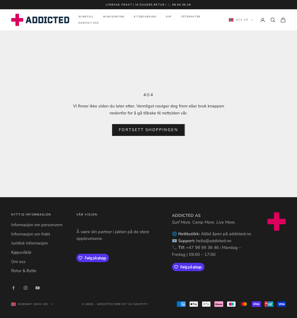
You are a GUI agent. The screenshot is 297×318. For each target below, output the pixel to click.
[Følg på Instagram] (25, 288)
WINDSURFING (114, 16)
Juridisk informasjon (29, 243)
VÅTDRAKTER (190, 16)
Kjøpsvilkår (21, 252)
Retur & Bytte (23, 270)
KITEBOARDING (145, 16)
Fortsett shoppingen (148, 129)
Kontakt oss (88, 23)
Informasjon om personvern (36, 225)
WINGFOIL (86, 16)
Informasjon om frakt (30, 234)
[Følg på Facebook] (13, 288)
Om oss (18, 261)
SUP (169, 16)
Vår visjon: (87, 214)
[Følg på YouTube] (37, 288)
